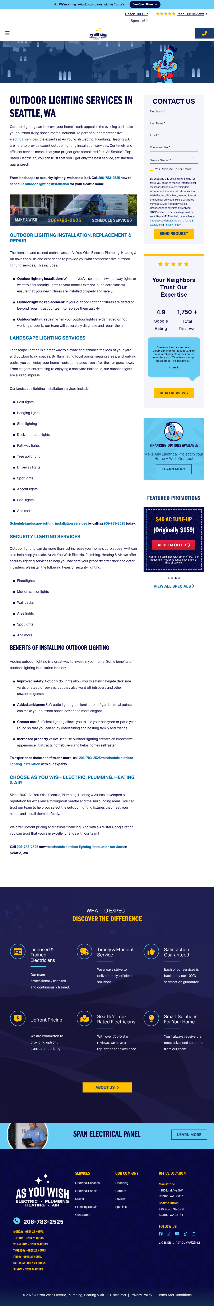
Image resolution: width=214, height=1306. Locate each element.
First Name (157, 111)
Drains (79, 1199)
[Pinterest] (186, 1234)
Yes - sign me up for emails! (173, 169)
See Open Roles (142, 5)
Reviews (120, 1199)
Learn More (174, 469)
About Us (105, 1087)
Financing (121, 1183)
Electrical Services (87, 1183)
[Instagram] (169, 1234)
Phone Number (160, 147)
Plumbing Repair (86, 1207)
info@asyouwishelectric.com (166, 220)
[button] (168, 578)
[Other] (193, 1234)
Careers (120, 1191)
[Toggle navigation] (7, 33)
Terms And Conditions (174, 1295)
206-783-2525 (109, 178)
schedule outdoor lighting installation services (87, 847)
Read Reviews (174, 393)
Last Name (157, 123)
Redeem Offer (172, 545)
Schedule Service (111, 220)
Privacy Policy (172, 224)
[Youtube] (177, 1234)
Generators (82, 1215)
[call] (204, 33)
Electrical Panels (86, 1191)
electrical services (24, 139)
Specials (121, 1207)
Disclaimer (118, 1295)
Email (154, 135)
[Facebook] (161, 1234)
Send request (173, 233)
